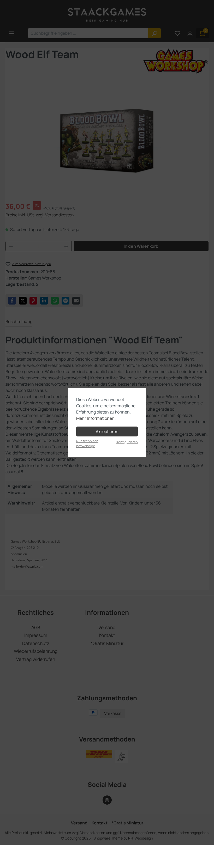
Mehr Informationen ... (97, 418)
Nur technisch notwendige (87, 443)
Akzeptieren (107, 431)
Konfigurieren (127, 442)
